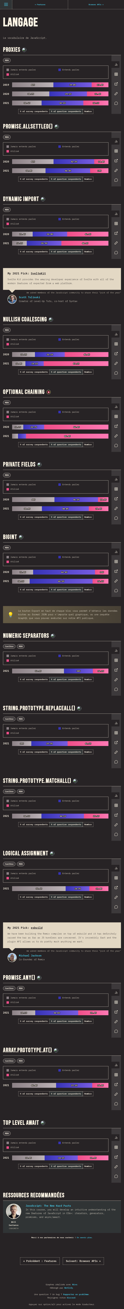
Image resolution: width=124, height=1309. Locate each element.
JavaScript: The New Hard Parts (48, 1205)
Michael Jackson (12, 957)
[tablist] (115, 85)
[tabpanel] (62, 84)
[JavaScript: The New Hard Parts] (13, 1211)
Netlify (68, 1288)
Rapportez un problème (76, 1294)
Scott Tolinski (12, 299)
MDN (7, 60)
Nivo (74, 1284)
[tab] (116, 64)
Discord (71, 1297)
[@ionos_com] (24, 50)
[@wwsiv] (48, 392)
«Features (40, 1261)
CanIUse (9, 646)
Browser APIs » (83, 1261)
